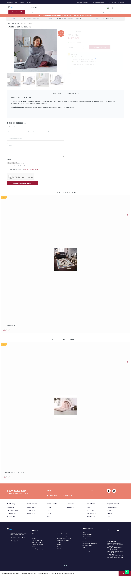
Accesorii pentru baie (63, 534)
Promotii (119, 12)
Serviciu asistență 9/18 (99, 2)
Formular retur (86, 539)
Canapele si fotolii (37, 536)
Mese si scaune (11, 516)
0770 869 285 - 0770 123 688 (116, 2)
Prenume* (31, 132)
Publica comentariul (22, 183)
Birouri (88, 507)
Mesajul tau (11, 145)
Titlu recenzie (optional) (15, 138)
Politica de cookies (87, 545)
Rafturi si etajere (91, 510)
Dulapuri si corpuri (91, 516)
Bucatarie (45, 12)
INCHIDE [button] (125, 573)
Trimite (91, 490)
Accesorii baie (70, 507)
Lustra (108, 516)
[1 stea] (8, 127)
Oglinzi (59, 542)
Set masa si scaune (37, 534)
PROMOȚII (29, 2)
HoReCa (81, 12)
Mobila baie (70, 504)
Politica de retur (86, 536)
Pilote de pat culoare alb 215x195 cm (13, 472)
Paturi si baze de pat (37, 542)
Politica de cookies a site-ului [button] (66, 573)
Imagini (9, 159)
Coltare (34, 538)
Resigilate (103, 12)
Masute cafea (10, 507)
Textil (97, 12)
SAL (83, 549)
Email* (50, 132)
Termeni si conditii (87, 534)
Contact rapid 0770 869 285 (74, 18)
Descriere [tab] (57, 93)
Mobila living (11, 504)
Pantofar (49, 513)
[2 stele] (9, 127)
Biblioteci (34, 546)
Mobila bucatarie (32, 504)
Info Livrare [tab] (72, 93)
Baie (60, 12)
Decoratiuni (60, 546)
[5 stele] (14, 127)
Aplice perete (110, 510)
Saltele (48, 516)
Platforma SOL (86, 551)
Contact (22, 2)
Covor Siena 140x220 (9, 325)
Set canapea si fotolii (12, 510)
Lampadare (109, 513)
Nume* (10, 132)
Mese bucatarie (30, 513)
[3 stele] (11, 127)
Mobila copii (53, 12)
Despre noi (10, 2)
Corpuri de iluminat (113, 504)
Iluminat (65, 12)
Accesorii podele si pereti (64, 538)
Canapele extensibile (12, 513)
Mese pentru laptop (91, 513)
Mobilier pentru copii (38, 549)
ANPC (83, 547)
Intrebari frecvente (87, 541)
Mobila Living (29, 12)
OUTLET (110, 12)
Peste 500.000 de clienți (82, 2)
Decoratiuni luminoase (112, 507)
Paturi (48, 510)
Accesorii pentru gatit (63, 536)
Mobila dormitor (52, 504)
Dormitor (38, 12)
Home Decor (73, 12)
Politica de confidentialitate (65, 495)
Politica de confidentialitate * (31, 169)
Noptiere (49, 507)
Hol (92, 12)
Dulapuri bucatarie (31, 510)
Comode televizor (37, 540)
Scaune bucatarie (31, 507)
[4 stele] (13, 127)
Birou (87, 12)
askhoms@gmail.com (15, 540)
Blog (16, 2)
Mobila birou (91, 504)
